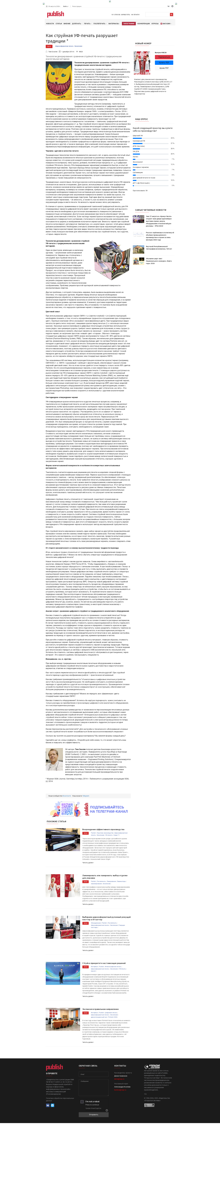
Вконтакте (67, 796)
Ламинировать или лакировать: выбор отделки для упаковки (104, 876)
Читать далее (87, 863)
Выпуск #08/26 (161, 52)
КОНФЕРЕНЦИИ (144, 24)
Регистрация (76, 6)
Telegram (85, 796)
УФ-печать (108, 835)
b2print (93, 971)
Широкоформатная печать (64, 46)
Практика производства (105, 833)
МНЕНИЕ (67, 24)
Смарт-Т (116, 835)
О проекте (51, 1073)
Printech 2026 (112, 1017)
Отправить (93, 1115)
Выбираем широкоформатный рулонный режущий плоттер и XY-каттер (106, 918)
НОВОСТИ (50, 24)
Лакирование (111, 881)
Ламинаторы (121, 881)
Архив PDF (164, 68)
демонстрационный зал (99, 1017)
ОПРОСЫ (154, 24)
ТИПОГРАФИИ (128, 24)
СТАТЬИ (59, 24)
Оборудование (96, 923)
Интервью (94, 966)
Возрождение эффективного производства (103, 829)
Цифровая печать (111, 1012)
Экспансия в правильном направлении (100, 1009)
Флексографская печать (113, 966)
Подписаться (164, 57)
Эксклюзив (78, 46)
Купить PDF (164, 63)
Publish (93, 833)
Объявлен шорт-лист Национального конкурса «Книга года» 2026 (159, 261)
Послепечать (101, 881)
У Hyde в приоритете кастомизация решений (104, 963)
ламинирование (96, 884)
